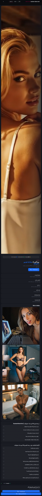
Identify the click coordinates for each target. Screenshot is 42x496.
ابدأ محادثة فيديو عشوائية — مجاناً (21, 493)
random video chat (32, 1)
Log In (15, 1)
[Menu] (3, 1)
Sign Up (11, 1)
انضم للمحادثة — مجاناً (33, 269)
